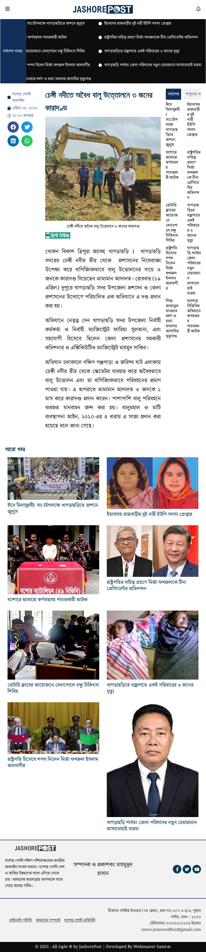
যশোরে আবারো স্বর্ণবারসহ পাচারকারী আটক (172, 165)
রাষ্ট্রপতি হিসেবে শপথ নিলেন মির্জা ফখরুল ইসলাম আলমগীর (172, 268)
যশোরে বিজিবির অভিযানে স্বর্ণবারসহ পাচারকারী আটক (194, 316)
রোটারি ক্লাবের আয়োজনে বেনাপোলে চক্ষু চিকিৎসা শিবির (172, 223)
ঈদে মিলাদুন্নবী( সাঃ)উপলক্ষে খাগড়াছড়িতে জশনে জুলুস (173, 124)
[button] (13, 127)
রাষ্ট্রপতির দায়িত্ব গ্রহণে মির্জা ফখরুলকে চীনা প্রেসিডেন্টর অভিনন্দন (193, 175)
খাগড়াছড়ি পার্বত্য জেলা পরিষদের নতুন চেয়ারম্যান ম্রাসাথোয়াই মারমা (194, 271)
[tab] (173, 94)
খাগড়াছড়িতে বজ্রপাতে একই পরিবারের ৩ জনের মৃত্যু (193, 223)
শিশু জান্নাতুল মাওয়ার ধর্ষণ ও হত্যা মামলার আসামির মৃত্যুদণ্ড (172, 318)
